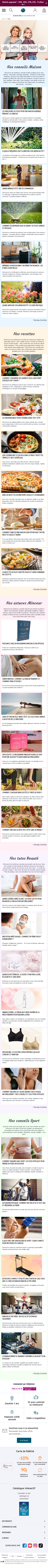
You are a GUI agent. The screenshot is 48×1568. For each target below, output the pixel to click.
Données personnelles (29, 1556)
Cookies (19, 1556)
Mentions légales (5, 1556)
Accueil (4, 19)
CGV (12, 1556)
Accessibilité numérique (41, 1556)
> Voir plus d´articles (40, 320)
